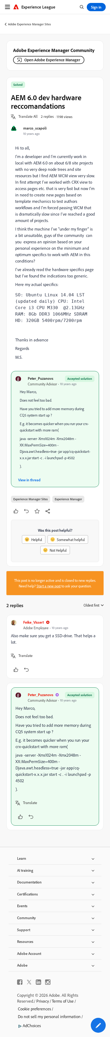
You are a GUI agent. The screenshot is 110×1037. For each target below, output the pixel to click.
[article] (55, 646)
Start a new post (49, 586)
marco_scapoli (34, 128)
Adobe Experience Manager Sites (29, 24)
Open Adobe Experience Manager (52, 59)
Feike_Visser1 (33, 622)
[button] (28, 116)
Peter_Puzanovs (40, 378)
